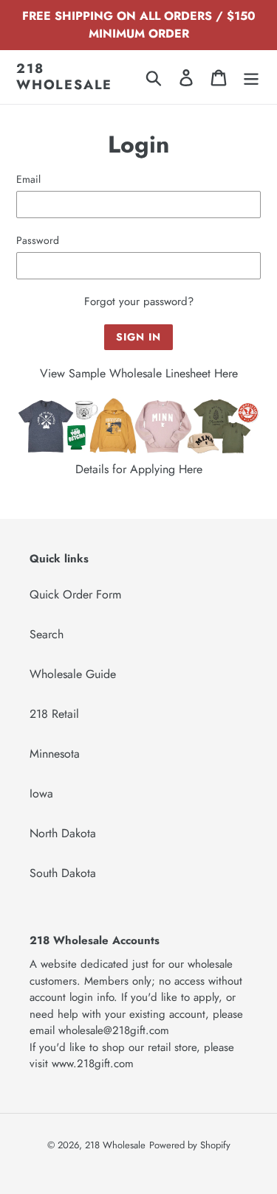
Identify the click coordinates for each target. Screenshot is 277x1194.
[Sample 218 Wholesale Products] (138, 451)
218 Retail (54, 713)
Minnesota (55, 753)
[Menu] (251, 77)
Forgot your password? (139, 301)
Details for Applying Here (138, 469)
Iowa (41, 793)
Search (47, 634)
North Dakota (63, 833)
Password (37, 240)
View (54, 373)
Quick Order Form (75, 594)
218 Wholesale (64, 77)
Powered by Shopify (189, 1145)
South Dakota (63, 873)
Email (28, 179)
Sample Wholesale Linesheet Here (153, 373)
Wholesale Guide (73, 674)
